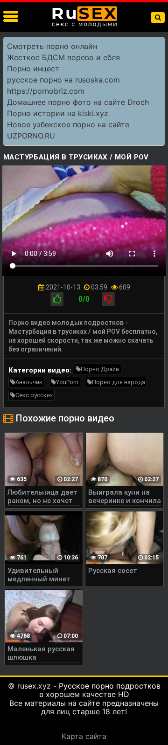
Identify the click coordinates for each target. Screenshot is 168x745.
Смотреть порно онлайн (52, 46)
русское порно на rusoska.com (63, 79)
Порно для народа (118, 382)
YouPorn (67, 382)
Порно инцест (33, 68)
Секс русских (34, 395)
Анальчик (28, 382)
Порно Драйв (100, 369)
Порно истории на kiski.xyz (57, 113)
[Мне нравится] (56, 299)
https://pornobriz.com (45, 91)
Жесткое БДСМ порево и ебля (63, 57)
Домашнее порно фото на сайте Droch (78, 102)
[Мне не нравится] (108, 299)
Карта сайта (84, 736)
